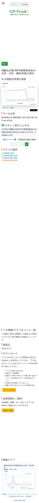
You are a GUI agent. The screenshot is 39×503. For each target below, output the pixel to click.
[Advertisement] (19, 37)
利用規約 (28, 496)
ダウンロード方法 (8, 107)
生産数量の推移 (8, 153)
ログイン (14, 4)
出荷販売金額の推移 (10, 158)
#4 (4, 64)
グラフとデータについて (16, 494)
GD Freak (19, 11)
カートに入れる (9, 390)
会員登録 (25, 4)
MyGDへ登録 (8, 410)
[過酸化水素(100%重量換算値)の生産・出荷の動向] (19, 480)
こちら (31, 337)
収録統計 (4, 494)
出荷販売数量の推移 (10, 156)
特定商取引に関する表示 (17, 496)
